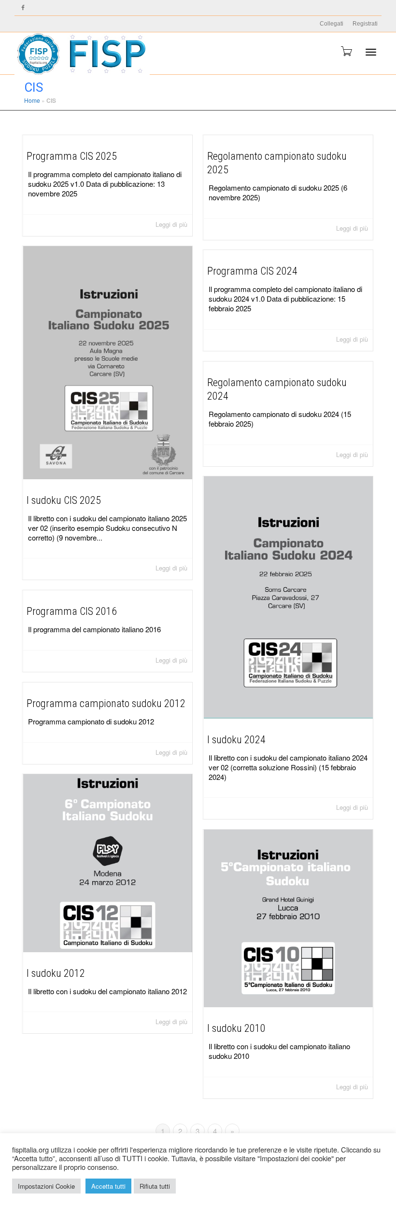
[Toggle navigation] (371, 52)
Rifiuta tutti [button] (155, 1186)
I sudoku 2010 (236, 1028)
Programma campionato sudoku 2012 (106, 703)
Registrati (365, 23)
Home (32, 100)
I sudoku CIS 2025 (64, 500)
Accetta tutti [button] (108, 1186)
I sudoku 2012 (56, 973)
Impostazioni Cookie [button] (46, 1186)
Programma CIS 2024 (252, 271)
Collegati (331, 23)
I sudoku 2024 (236, 740)
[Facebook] (23, 8)
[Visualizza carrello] (346, 51)
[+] (107, 362)
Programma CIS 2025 (72, 156)
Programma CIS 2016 (72, 611)
